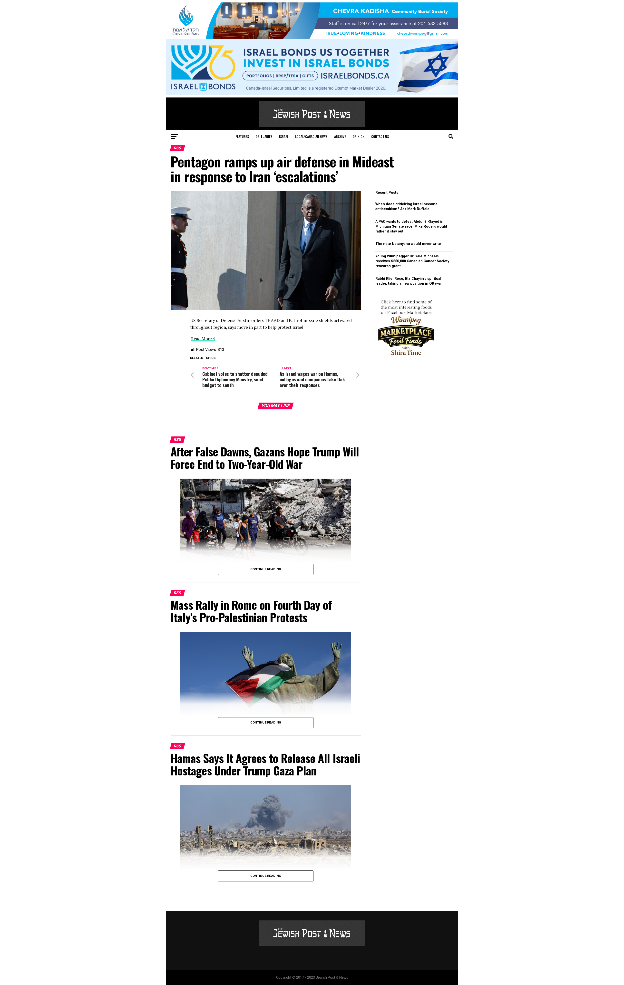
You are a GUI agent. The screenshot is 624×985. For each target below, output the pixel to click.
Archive (340, 136)
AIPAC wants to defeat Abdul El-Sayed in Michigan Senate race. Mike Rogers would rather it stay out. (411, 226)
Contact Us (380, 136)
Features (242, 136)
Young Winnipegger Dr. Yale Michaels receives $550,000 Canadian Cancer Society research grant (412, 261)
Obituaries (264, 136)
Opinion (358, 136)
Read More (201, 338)
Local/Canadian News (311, 136)
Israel (283, 136)
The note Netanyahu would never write (408, 244)
